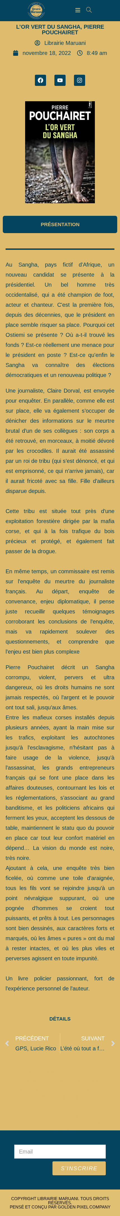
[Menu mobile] (78, 10)
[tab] (60, 224)
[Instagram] (79, 80)
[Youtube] (60, 80)
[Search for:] (87, 10)
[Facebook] (40, 80)
